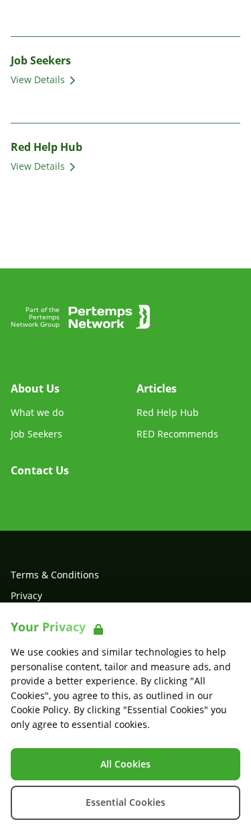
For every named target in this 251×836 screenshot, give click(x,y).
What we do (37, 413)
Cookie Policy (39, 709)
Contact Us (40, 470)
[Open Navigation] (224, 19)
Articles (157, 388)
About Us (35, 388)
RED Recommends (177, 434)
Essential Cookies (125, 802)
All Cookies (125, 763)
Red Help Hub (168, 413)
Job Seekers (36, 434)
